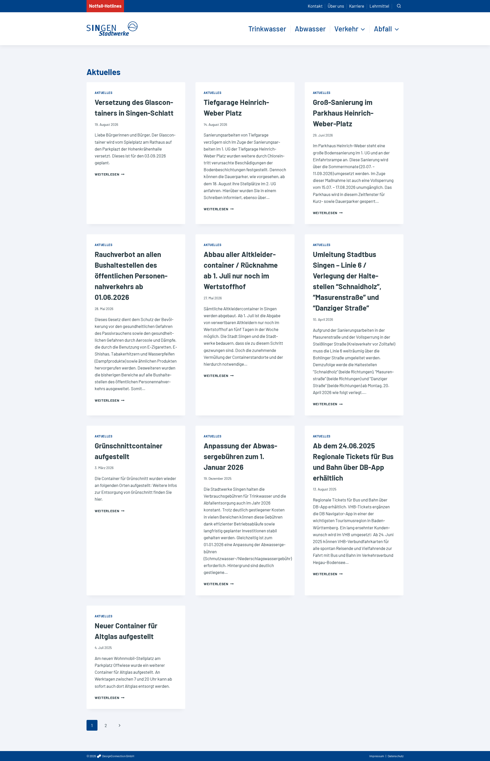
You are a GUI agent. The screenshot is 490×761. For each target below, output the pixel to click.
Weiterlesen (110, 174)
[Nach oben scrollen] (477, 745)
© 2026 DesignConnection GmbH (110, 756)
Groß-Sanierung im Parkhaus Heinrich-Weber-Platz (343, 113)
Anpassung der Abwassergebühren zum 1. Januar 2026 (240, 456)
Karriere (356, 5)
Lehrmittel (379, 5)
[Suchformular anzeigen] (398, 6)
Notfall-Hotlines (105, 6)
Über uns (336, 5)
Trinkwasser (267, 28)
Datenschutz (395, 756)
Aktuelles (103, 92)
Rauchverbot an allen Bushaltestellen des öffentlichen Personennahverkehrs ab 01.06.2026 (131, 275)
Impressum (376, 756)
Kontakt (315, 5)
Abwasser (310, 28)
